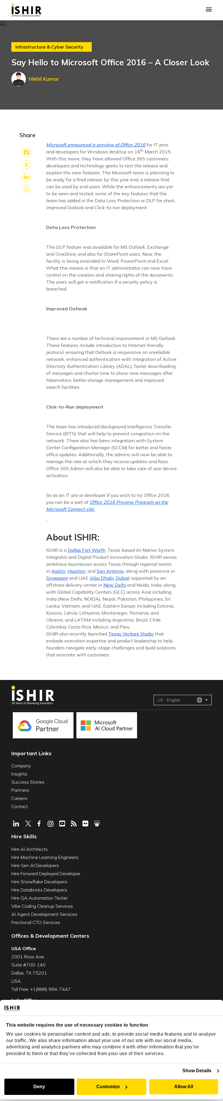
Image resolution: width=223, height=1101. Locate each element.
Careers (19, 798)
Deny (39, 1086)
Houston (76, 571)
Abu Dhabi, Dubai (109, 578)
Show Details (196, 1070)
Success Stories (27, 782)
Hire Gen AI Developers (35, 865)
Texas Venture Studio (131, 634)
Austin (58, 571)
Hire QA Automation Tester (39, 898)
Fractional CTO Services (35, 922)
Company (21, 766)
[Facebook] (26, 152)
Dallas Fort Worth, (87, 550)
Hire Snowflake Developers (39, 882)
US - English (169, 700)
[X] (26, 164)
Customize (108, 1086)
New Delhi (114, 585)
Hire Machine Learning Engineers (44, 857)
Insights (19, 774)
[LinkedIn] (26, 177)
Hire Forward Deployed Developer (45, 873)
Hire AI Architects (29, 849)
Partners (20, 790)
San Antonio (110, 571)
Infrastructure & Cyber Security (49, 47)
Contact (19, 806)
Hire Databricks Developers (39, 890)
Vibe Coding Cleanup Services (42, 906)
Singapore (57, 578)
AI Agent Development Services (44, 914)
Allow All (183, 1086)
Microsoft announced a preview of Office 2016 (95, 145)
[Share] (26, 189)
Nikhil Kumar (44, 79)
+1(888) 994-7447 (50, 989)
